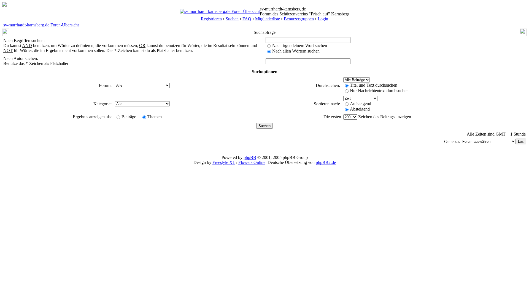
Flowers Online (251, 162)
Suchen (232, 18)
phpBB (250, 157)
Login (323, 18)
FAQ (246, 18)
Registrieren (211, 18)
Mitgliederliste (267, 18)
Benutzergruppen (299, 18)
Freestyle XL (223, 162)
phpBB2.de (326, 162)
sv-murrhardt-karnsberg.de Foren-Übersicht (41, 25)
